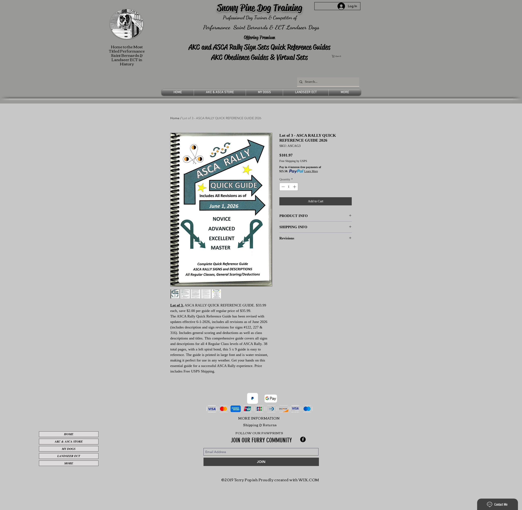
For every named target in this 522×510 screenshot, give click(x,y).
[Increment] (295, 187)
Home (174, 118)
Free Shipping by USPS (293, 161)
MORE (68, 463)
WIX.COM (309, 479)
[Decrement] (282, 187)
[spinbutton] (288, 187)
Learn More (311, 171)
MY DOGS (68, 449)
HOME (68, 434)
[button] (346, 56)
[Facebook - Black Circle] (303, 439)
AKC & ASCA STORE (69, 441)
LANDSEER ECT (68, 456)
